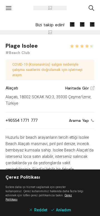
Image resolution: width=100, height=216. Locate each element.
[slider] (81, 45)
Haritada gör (79, 88)
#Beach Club (18, 52)
